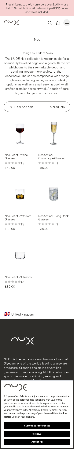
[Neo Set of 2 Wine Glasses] (20, 132)
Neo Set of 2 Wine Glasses (16, 156)
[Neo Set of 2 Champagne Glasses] (53, 132)
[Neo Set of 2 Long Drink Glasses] (53, 194)
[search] (50, 22)
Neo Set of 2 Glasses (18, 277)
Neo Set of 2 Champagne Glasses (51, 156)
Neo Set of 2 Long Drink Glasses (53, 217)
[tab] (6, 147)
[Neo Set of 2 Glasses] (20, 255)
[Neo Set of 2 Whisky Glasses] (20, 194)
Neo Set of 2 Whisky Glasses (18, 217)
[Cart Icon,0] (58, 22)
